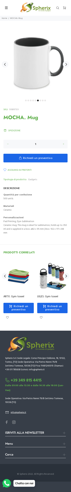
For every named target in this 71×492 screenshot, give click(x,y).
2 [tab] (28, 100)
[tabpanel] (35, 62)
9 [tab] (45, 100)
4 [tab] (33, 100)
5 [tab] (35, 100)
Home (4, 18)
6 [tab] (38, 100)
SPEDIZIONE (14, 131)
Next (66, 64)
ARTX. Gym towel (13, 296)
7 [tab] (40, 100)
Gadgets (32, 180)
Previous (5, 64)
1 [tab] (26, 100)
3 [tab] (31, 100)
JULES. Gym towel (47, 296)
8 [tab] (43, 100)
